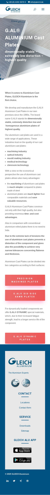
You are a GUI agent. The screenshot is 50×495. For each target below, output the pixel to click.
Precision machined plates (25, 280)
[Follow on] (8, 482)
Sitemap (25, 431)
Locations (25, 402)
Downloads (25, 426)
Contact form (25, 408)
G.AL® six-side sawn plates (25, 295)
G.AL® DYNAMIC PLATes (25, 338)
